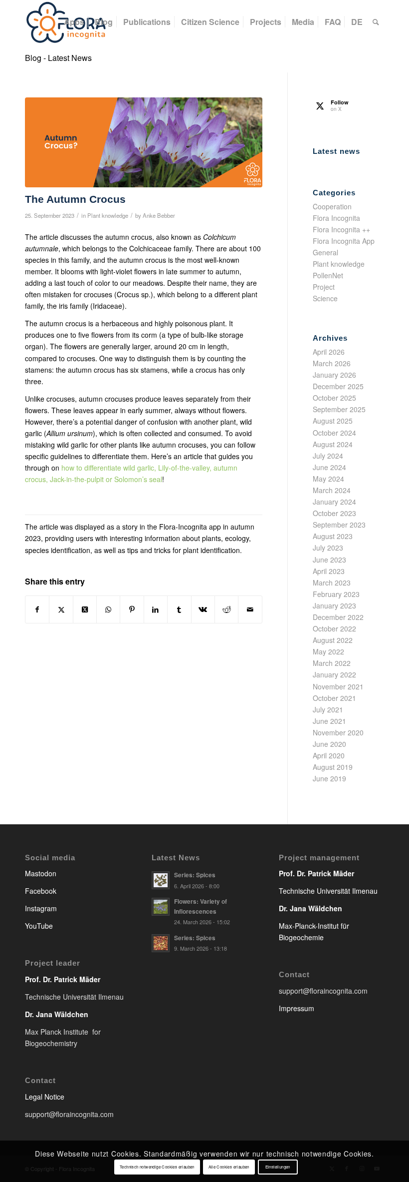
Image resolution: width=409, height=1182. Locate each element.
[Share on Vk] (203, 609)
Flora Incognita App (344, 241)
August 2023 (333, 536)
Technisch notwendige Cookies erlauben (157, 1167)
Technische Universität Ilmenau (328, 891)
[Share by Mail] (249, 609)
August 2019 (333, 767)
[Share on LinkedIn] (155, 609)
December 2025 (338, 386)
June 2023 (329, 560)
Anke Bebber (159, 215)
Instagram (41, 908)
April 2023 (329, 571)
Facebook (40, 891)
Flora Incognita (336, 218)
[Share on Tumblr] (179, 609)
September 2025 (339, 409)
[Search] (376, 22)
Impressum (296, 1008)
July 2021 (328, 709)
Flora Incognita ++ (341, 229)
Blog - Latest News (58, 57)
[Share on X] (60, 609)
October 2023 (334, 513)
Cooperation (332, 206)
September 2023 (339, 525)
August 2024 (333, 444)
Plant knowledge (107, 215)
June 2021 (329, 721)
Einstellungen (277, 1167)
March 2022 (332, 663)
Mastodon (40, 873)
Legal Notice (44, 1097)
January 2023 (334, 605)
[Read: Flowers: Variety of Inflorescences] (161, 907)
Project (324, 287)
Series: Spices (194, 875)
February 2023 (336, 594)
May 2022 (328, 651)
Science (325, 298)
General (325, 252)
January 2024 (334, 502)
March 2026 (332, 363)
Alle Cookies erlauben (228, 1167)
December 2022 (338, 617)
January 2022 (334, 674)
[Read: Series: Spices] (161, 880)
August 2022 (333, 640)
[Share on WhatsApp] (108, 609)
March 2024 (332, 490)
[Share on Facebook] (37, 609)
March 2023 (332, 583)
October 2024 (334, 433)
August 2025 (333, 421)
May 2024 (328, 479)
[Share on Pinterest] (131, 609)
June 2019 (329, 778)
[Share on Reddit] (226, 609)
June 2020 (329, 744)
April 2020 (329, 755)
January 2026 (334, 375)
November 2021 (338, 686)
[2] (143, 142)
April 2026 (329, 352)
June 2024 (329, 467)
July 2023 (328, 548)
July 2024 (328, 456)
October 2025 (334, 398)
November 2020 (338, 732)
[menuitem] (74, 22)
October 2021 (334, 698)
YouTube (39, 926)
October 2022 (334, 628)
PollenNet (328, 275)
